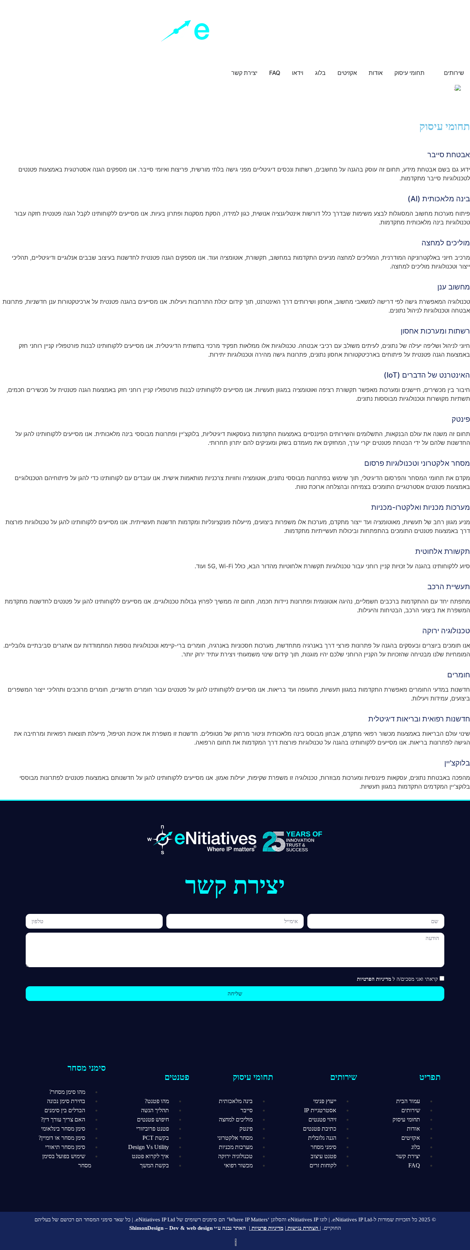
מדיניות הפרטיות (374, 979)
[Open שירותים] (439, 72)
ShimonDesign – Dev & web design (171, 1228)
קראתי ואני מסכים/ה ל (397, 979)
